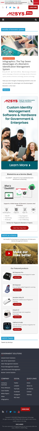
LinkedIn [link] (16, 386)
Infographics (5, 399)
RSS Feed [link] (17, 397)
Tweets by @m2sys (7, 342)
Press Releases (5, 388)
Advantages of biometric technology (16, 74)
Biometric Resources (8, 58)
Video (3, 396)
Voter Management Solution (9, 364)
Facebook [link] (17, 391)
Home (28, 383)
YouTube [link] (16, 389)
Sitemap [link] (29, 394)
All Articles (30, 389)
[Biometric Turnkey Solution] (19, 1)
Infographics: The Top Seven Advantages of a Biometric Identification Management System (17, 65)
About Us (29, 386)
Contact (29, 391)
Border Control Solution (8, 372)
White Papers (5, 393)
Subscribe (33, 7)
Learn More (17, 277)
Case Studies (5, 390)
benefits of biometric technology (15, 76)
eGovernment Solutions (8, 358)
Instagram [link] (17, 394)
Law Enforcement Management (10, 369)
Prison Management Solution (10, 367)
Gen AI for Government (8, 361)
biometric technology (29, 76)
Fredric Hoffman (17, 72)
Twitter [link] (16, 383)
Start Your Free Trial (19, 228)
